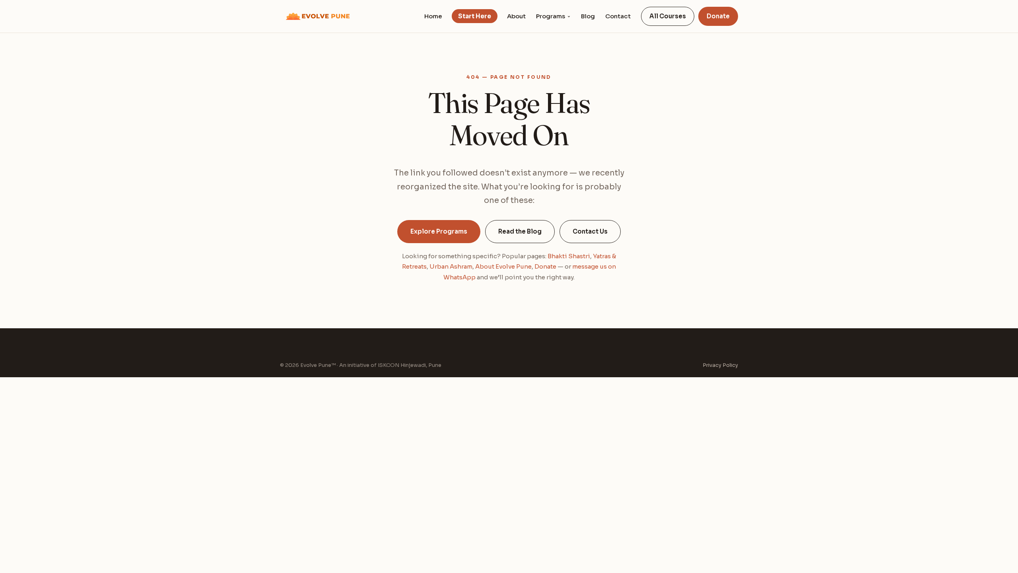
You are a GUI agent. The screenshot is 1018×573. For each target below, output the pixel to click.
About (516, 16)
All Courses (667, 16)
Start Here (474, 16)
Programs (550, 16)
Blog (588, 16)
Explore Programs (438, 231)
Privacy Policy (720, 365)
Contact (618, 16)
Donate (718, 16)
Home (433, 16)
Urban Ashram (450, 266)
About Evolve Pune (503, 266)
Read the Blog (520, 231)
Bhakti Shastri (569, 256)
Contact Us (590, 231)
